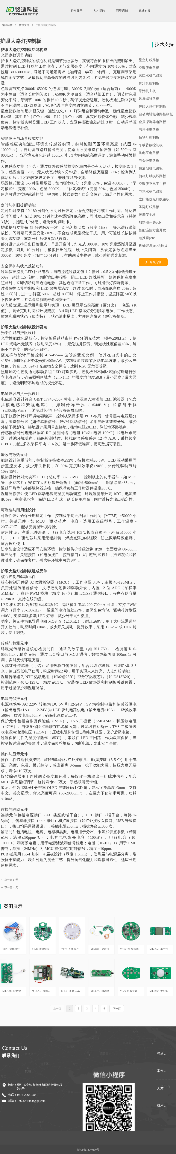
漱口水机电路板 (151, 75)
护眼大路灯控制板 (152, 106)
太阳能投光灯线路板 (154, 199)
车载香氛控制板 (151, 145)
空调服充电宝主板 (152, 184)
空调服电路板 (149, 68)
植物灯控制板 (149, 137)
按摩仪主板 (147, 214)
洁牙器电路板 (149, 129)
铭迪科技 (7, 25)
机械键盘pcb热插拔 (153, 245)
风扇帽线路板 (149, 99)
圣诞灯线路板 (149, 207)
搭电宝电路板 (149, 153)
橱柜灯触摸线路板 (152, 176)
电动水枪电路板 (151, 191)
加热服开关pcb (150, 222)
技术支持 (24, 25)
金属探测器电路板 (152, 122)
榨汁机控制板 (149, 83)
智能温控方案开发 (152, 230)
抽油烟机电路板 (151, 168)
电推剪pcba (147, 238)
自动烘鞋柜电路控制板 (156, 114)
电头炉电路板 (149, 160)
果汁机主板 (147, 91)
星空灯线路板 (149, 60)
